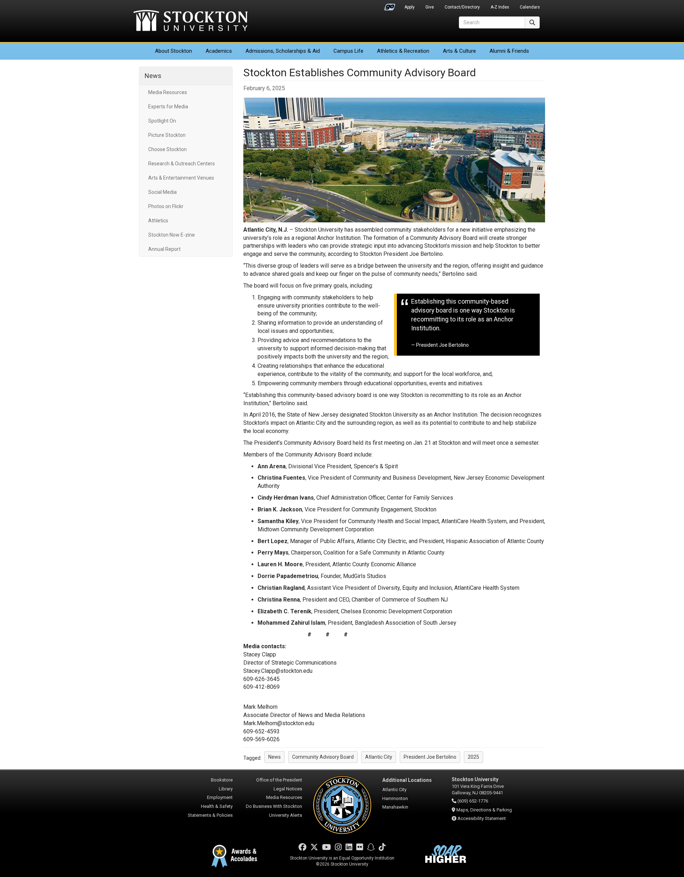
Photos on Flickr (165, 206)
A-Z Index (500, 7)
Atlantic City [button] (378, 757)
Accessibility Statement (481, 818)
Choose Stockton (167, 149)
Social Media (162, 192)
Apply (409, 7)
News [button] (274, 757)
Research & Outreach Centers (181, 163)
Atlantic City (394, 789)
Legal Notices (288, 788)
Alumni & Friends (509, 51)
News (153, 75)
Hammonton (395, 798)
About (173, 51)
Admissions (282, 51)
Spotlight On (162, 121)
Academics (219, 51)
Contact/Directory (462, 7)
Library (226, 788)
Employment (220, 797)
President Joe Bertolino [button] (430, 757)
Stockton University (191, 21)
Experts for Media (168, 106)
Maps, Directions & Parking (484, 809)
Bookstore (222, 780)
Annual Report (164, 249)
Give (429, 7)
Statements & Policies (210, 815)
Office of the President (279, 780)
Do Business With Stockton (274, 806)
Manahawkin (395, 807)
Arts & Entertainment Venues (181, 178)
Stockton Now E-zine (171, 235)
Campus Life (348, 51)
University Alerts (285, 815)
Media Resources (167, 92)
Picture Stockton (167, 135)
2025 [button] (473, 757)
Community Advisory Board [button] (323, 757)
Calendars (530, 7)
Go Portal (389, 5)
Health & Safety (217, 806)
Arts (459, 51)
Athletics (403, 51)
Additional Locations (407, 780)
